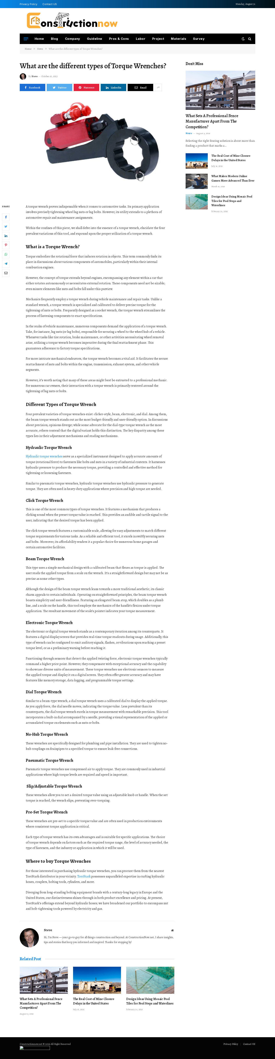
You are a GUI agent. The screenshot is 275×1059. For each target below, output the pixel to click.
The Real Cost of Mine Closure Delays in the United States (94, 1001)
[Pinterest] (6, 245)
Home (39, 39)
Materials (178, 39)
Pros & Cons (119, 39)
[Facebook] (6, 217)
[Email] (6, 273)
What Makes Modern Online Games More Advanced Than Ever (232, 178)
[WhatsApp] (6, 254)
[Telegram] (6, 264)
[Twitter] (6, 226)
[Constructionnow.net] (72, 21)
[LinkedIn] (6, 236)
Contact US (49, 4)
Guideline (94, 39)
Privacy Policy (28, 4)
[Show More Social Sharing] (158, 87)
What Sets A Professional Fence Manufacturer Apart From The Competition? (41, 1003)
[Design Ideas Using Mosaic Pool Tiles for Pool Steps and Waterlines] (150, 980)
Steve (35, 76)
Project (158, 39)
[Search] (249, 38)
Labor (140, 39)
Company (72, 39)
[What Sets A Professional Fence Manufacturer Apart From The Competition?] (44, 980)
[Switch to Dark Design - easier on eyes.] (243, 39)
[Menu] (26, 38)
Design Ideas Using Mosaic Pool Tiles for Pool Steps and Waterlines (149, 1001)
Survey (199, 39)
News (189, 133)
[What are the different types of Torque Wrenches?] (97, 147)
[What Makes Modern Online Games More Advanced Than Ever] (197, 181)
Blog (54, 39)
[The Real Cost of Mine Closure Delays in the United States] (97, 980)
